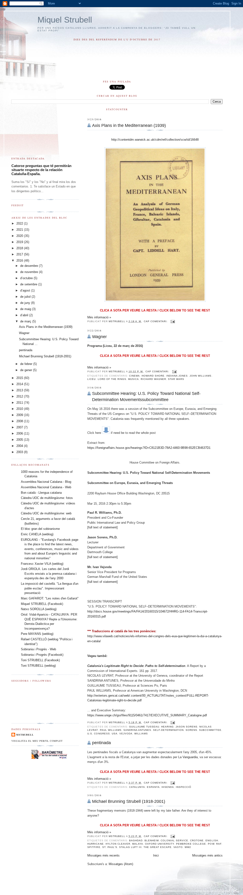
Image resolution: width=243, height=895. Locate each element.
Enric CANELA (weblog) (37, 534)
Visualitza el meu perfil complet (37, 740)
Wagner (99, 336)
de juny (25, 303)
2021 (20, 229)
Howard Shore (153, 375)
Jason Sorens (186, 726)
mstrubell (25, 734)
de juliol (26, 296)
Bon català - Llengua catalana (41, 492)
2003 (20, 452)
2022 (20, 223)
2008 (20, 421)
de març (26, 321)
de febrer (26, 364)
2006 (20, 433)
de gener (26, 370)
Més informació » (99, 317)
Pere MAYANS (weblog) (37, 634)
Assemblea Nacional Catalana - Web (46, 487)
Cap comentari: (156, 321)
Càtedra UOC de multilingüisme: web (46, 513)
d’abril (24, 315)
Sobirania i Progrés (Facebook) (42, 654)
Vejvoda (125, 733)
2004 (20, 446)
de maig (26, 309)
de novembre (29, 272)
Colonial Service (174, 840)
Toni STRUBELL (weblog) (38, 665)
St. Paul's (109, 847)
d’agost (25, 290)
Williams (141, 733)
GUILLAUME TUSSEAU (144, 726)
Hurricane (95, 843)
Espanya (153, 787)
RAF (218, 843)
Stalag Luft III (130, 847)
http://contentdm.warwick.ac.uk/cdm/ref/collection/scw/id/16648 (155, 139)
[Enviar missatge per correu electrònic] (172, 321)
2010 (20, 409)
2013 (20, 390)
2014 (20, 384)
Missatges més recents (103, 855)
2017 (20, 254)
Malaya (137, 843)
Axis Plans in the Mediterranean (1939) (129, 125)
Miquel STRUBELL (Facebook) (42, 604)
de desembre (29, 266)
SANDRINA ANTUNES (137, 730)
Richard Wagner (153, 379)
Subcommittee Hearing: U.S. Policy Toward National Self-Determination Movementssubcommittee (146, 396)
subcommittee (210, 730)
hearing (167, 726)
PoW (211, 843)
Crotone (197, 840)
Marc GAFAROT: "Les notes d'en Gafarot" (50, 598)
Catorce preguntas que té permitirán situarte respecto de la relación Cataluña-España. (41, 170)
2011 (20, 402)
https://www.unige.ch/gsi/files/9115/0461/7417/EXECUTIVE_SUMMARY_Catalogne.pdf (147, 715)
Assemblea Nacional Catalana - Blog (46, 481)
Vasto (178, 847)
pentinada (101, 742)
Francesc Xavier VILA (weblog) (42, 563)
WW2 (188, 847)
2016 (20, 260)
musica (133, 379)
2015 (20, 378)
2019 (20, 242)
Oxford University (159, 843)
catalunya (137, 787)
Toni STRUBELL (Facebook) (40, 660)
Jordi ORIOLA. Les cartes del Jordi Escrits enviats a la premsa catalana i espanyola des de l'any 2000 (48, 573)
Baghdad (136, 840)
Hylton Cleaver (118, 843)
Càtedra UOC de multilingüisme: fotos (47, 498)
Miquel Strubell (64, 19)
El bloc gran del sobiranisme (40, 529)
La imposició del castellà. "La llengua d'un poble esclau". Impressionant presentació (49, 588)
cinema (134, 375)
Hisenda (168, 787)
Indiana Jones (177, 375)
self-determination (168, 730)
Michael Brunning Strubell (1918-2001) (128, 801)
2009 (20, 415)
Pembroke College (191, 843)
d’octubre (27, 278)
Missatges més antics (207, 855)
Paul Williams (111, 730)
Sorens (191, 730)
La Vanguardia (188, 757)
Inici (156, 855)
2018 (20, 248)
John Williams (200, 375)
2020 (20, 236)
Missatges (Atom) (121, 864)
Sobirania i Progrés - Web (38, 649)
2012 (20, 396)
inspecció (183, 787)
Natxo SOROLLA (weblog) (38, 609)
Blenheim (152, 840)
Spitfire (93, 847)
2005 (20, 439)
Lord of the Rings (112, 379)
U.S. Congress (98, 733)
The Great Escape (158, 847)
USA (114, 733)
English (212, 840)
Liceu (91, 379)
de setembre (29, 284)
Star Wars (176, 379)
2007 (20, 427)
